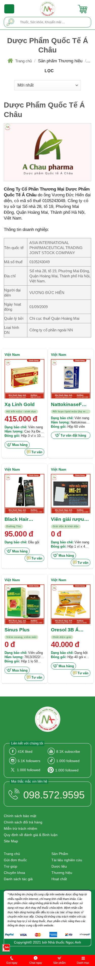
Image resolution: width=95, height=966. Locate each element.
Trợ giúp (10, 866)
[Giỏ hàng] (82, 9)
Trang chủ (23, 61)
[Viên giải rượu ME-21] (71, 494)
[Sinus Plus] (24, 604)
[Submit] (10, 22)
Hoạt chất (59, 879)
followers (29, 761)
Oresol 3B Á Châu (65, 630)
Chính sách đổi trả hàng (23, 822)
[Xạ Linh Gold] (24, 379)
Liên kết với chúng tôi (27, 743)
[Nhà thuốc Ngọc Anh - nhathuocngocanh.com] (47, 9)
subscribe (68, 751)
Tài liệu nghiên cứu (66, 860)
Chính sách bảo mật (20, 816)
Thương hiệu (61, 873)
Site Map (11, 841)
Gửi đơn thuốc (15, 860)
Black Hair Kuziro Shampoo (24, 520)
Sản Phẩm (59, 854)
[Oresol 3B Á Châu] (71, 604)
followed (68, 761)
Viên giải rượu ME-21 (67, 520)
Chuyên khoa (14, 873)
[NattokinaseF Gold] (71, 379)
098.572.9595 (54, 794)
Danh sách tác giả (18, 879)
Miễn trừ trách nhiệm (20, 828)
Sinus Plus (17, 629)
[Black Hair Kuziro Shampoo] (24, 494)
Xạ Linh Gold (20, 404)
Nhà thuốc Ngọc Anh (64, 942)
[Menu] (9, 8)
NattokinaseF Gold (66, 405)
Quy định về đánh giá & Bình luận (31, 835)
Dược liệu (59, 866)
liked (25, 751)
